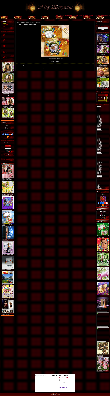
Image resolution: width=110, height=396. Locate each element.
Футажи (4, 51)
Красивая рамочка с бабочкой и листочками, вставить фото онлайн (8, 82)
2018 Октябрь (99, 175)
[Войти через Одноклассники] (8, 137)
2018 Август (99, 173)
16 (104, 98)
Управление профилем (103, 206)
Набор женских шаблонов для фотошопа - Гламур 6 (7, 314)
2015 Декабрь (99, 144)
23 (25, 22)
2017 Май (99, 160)
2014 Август (99, 129)
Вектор (4, 50)
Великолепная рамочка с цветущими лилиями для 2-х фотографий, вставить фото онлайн (8, 106)
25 (107, 99)
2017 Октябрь (99, 163)
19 (98, 99)
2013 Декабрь (99, 121)
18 (107, 98)
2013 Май (99, 114)
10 (105, 97)
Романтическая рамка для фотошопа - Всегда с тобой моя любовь (7, 179)
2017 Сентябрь (99, 162)
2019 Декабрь (99, 183)
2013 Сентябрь (99, 118)
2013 (20, 22)
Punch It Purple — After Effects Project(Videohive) (102, 311)
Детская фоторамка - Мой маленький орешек (101, 356)
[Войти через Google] (12, 134)
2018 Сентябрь (99, 174)
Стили (4, 35)
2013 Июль (99, 116)
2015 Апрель (99, 136)
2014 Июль (99, 128)
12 (98, 98)
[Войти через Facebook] (8, 134)
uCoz (59, 394)
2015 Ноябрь (99, 143)
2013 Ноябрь (99, 120)
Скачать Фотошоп (6, 33)
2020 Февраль (99, 184)
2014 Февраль (99, 123)
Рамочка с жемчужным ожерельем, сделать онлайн (8, 72)
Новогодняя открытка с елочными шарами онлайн (102, 87)
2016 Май (99, 149)
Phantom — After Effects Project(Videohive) (5, 240)
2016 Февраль (99, 146)
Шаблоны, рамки (5, 41)
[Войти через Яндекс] (10, 134)
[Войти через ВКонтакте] (6, 134)
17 (105, 98)
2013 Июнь (99, 115)
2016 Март (99, 147)
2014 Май (99, 126)
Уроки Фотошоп (5, 52)
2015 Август (99, 140)
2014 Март (99, 124)
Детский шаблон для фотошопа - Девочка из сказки (102, 371)
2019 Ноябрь (99, 182)
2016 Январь (99, 145)
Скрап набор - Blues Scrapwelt (7, 210)
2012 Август (99, 106)
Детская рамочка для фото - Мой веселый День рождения (102, 252)
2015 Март (99, 135)
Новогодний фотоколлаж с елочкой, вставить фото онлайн (103, 43)
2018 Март (99, 168)
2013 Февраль (99, 111)
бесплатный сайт (55, 394)
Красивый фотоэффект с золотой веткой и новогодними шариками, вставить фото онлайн (103, 65)
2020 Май (99, 185)
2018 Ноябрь (99, 176)
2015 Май (99, 137)
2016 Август (99, 152)
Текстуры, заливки (6, 36)
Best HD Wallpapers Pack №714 (7, 284)
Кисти (4, 34)
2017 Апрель (99, 159)
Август (23, 22)
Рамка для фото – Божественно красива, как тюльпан (102, 237)
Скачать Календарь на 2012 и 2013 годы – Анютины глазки (7, 299)
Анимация (4, 56)
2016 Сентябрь (99, 153)
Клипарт (4, 39)
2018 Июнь (99, 171)
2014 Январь (99, 122)
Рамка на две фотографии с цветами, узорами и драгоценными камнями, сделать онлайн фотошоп (8, 118)
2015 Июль (99, 139)
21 (101, 99)
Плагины (4, 45)
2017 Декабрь (99, 165)
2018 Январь (99, 166)
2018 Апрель (99, 169)
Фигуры (4, 46)
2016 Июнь (99, 150)
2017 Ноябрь (99, 164)
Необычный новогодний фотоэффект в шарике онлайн (103, 77)
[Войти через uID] (3, 134)
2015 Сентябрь (99, 141)
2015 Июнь (99, 138)
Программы (5, 53)
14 (101, 98)
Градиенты (4, 40)
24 (105, 99)
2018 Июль (99, 172)
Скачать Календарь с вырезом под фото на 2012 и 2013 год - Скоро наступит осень (7, 195)
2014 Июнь (99, 127)
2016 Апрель (99, 148)
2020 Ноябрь (99, 187)
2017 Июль (99, 161)
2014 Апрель (99, 125)
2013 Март (99, 112)
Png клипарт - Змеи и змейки (101, 341)
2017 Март (99, 158)
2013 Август (99, 117)
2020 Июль (99, 186)
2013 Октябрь (99, 119)
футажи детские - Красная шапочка (103, 266)
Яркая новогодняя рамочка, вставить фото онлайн (103, 54)
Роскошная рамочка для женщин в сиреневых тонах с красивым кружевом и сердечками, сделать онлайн (7, 94)
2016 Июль (99, 151)
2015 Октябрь (99, 142)
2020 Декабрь (99, 188)
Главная (17, 22)
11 (107, 97)
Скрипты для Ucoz (6, 57)
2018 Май (99, 170)
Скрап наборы (5, 47)
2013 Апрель (99, 113)
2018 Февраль (99, 167)
